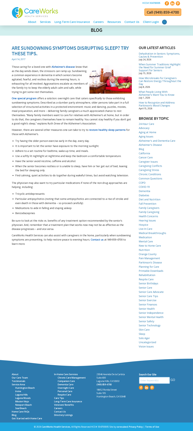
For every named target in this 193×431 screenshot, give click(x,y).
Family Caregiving (149, 212)
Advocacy (144, 128)
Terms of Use (152, 426)
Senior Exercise (147, 300)
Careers (58, 408)
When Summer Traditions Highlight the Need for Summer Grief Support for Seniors (159, 67)
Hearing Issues (147, 220)
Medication (145, 237)
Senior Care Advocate (151, 292)
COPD (142, 182)
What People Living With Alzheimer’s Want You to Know (156, 93)
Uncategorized (147, 342)
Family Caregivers (149, 208)
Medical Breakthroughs (152, 233)
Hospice (143, 224)
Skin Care (144, 329)
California (144, 153)
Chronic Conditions (150, 174)
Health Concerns (148, 216)
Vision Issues (146, 346)
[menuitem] (151, 3)
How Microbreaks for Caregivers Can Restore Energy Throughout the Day (160, 81)
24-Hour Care (146, 124)
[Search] (164, 22)
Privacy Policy (136, 426)
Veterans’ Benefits (64, 404)
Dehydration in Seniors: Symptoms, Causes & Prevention (159, 55)
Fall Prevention (147, 203)
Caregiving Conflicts (150, 166)
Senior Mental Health (151, 317)
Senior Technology (150, 325)
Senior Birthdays (148, 283)
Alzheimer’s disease (63, 66)
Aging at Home (147, 132)
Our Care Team (20, 377)
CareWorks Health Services (56, 426)
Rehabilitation (147, 275)
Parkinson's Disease (150, 262)
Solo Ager (144, 338)
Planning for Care (149, 266)
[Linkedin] (146, 387)
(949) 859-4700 (166, 12)
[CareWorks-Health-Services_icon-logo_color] (35, 12)
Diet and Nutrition (149, 199)
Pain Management (149, 258)
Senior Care (145, 287)
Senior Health (147, 308)
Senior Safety (146, 321)
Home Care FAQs (20, 411)
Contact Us (60, 411)
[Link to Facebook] (167, 3)
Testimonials (18, 381)
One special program (24, 98)
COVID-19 (144, 186)
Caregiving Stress (149, 170)
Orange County (147, 254)
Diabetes (144, 195)
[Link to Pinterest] (178, 3)
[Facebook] (141, 387)
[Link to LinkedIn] (172, 3)
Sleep (142, 334)
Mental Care (146, 241)
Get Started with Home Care (27, 418)
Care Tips (59, 398)
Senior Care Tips (148, 296)
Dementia (144, 191)
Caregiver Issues (148, 161)
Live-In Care (145, 228)
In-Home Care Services (66, 374)
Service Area (18, 384)
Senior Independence (151, 312)
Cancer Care (146, 157)
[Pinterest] (152, 387)
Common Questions (150, 178)
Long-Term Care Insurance (68, 401)
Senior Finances (148, 304)
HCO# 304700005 (151, 3)
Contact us (97, 239)
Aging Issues (146, 136)
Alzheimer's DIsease (150, 144)
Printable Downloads (151, 270)
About (15, 374)
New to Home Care (150, 245)
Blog (96, 30)
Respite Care (146, 279)
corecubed (122, 426)
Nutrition (144, 250)
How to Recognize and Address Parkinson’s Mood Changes (157, 104)
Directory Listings (63, 415)
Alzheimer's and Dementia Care (157, 140)
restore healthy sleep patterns (107, 130)
